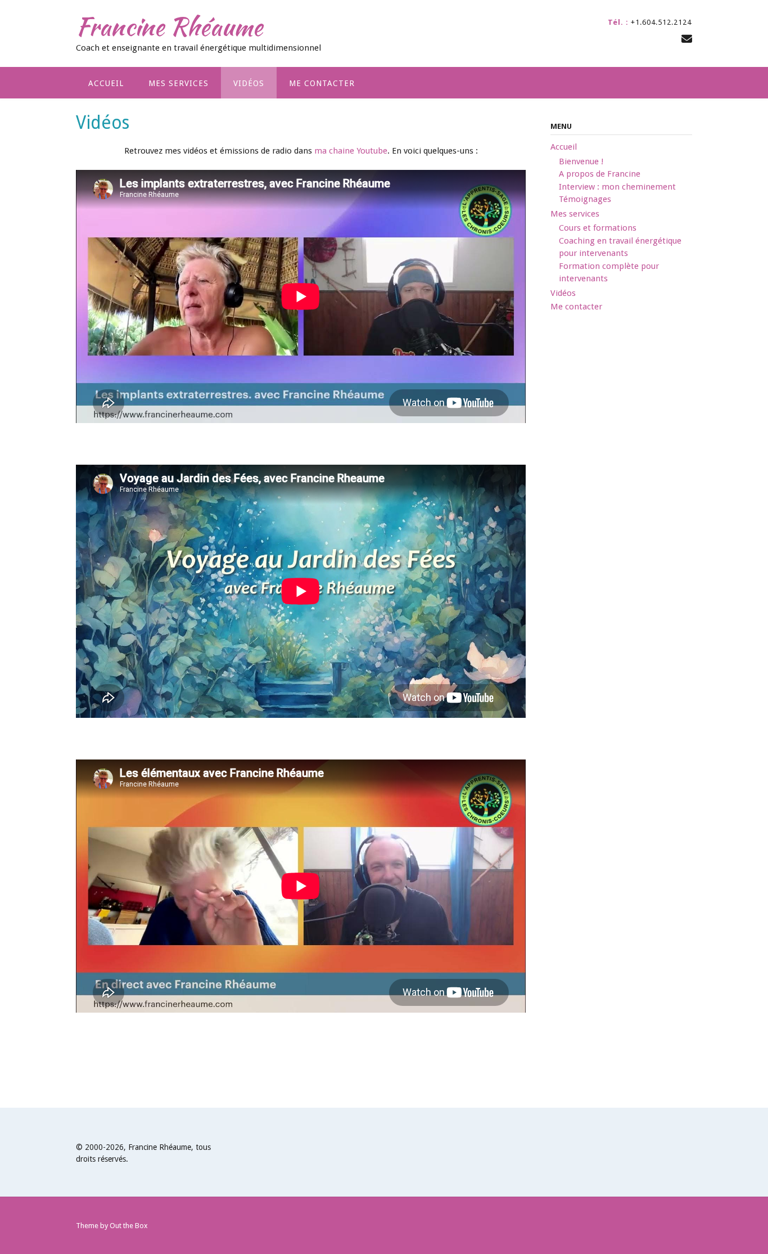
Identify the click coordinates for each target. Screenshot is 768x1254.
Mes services (178, 83)
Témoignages (585, 199)
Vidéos (248, 83)
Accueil (106, 83)
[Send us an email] (686, 39)
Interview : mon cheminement (617, 187)
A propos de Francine (599, 174)
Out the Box (129, 1225)
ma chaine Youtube (350, 151)
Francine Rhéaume (169, 26)
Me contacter (322, 83)
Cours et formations (597, 228)
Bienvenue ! (581, 161)
